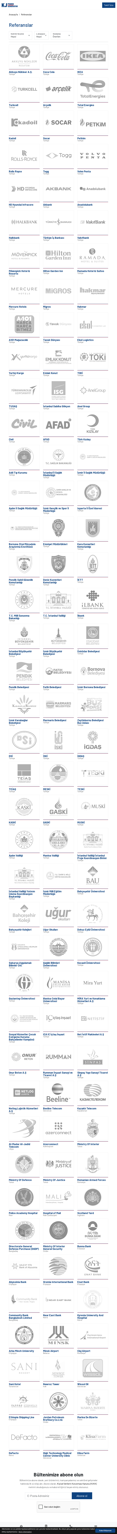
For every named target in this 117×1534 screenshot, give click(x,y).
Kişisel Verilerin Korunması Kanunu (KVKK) (77, 1483)
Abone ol (81, 1495)
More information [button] (25, 1532)
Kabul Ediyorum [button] (105, 1530)
